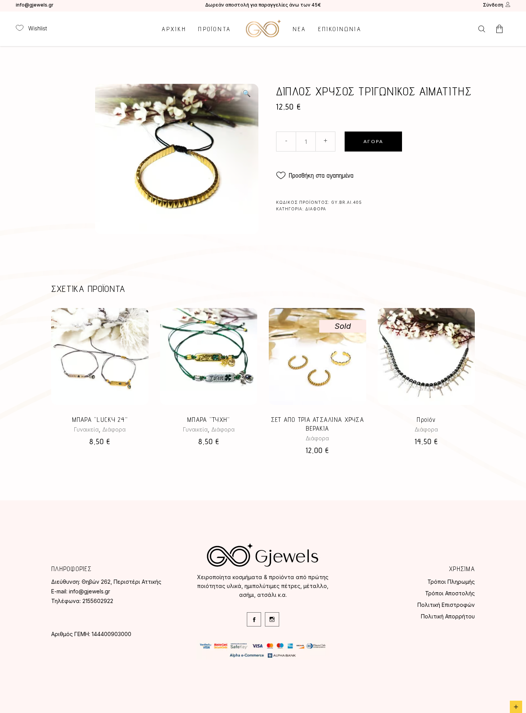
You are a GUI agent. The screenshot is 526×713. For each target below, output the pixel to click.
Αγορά (373, 141)
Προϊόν (426, 419)
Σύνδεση (493, 5)
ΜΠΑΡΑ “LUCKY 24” (100, 419)
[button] (246, 93)
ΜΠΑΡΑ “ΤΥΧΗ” (208, 419)
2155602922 (97, 601)
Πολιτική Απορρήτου (448, 616)
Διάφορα (315, 209)
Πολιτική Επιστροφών (446, 604)
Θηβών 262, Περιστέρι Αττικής (121, 581)
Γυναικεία (86, 429)
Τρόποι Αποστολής (450, 593)
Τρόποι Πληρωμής (451, 581)
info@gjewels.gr (35, 5)
